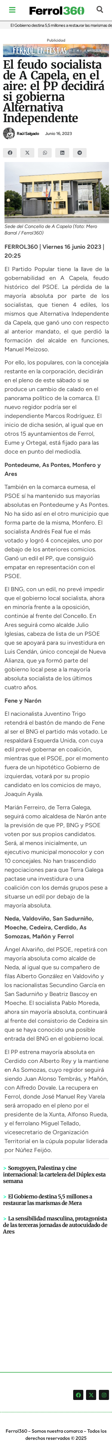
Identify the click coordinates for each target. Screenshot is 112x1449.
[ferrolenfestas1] (56, 55)
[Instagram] (104, 1395)
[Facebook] (78, 1395)
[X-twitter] (91, 1395)
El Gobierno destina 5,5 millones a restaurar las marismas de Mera (47, 1199)
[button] (10, 153)
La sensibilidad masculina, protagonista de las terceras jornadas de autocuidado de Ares (55, 1225)
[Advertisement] (56, 1293)
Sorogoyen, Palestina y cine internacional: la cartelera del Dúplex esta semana (54, 1174)
